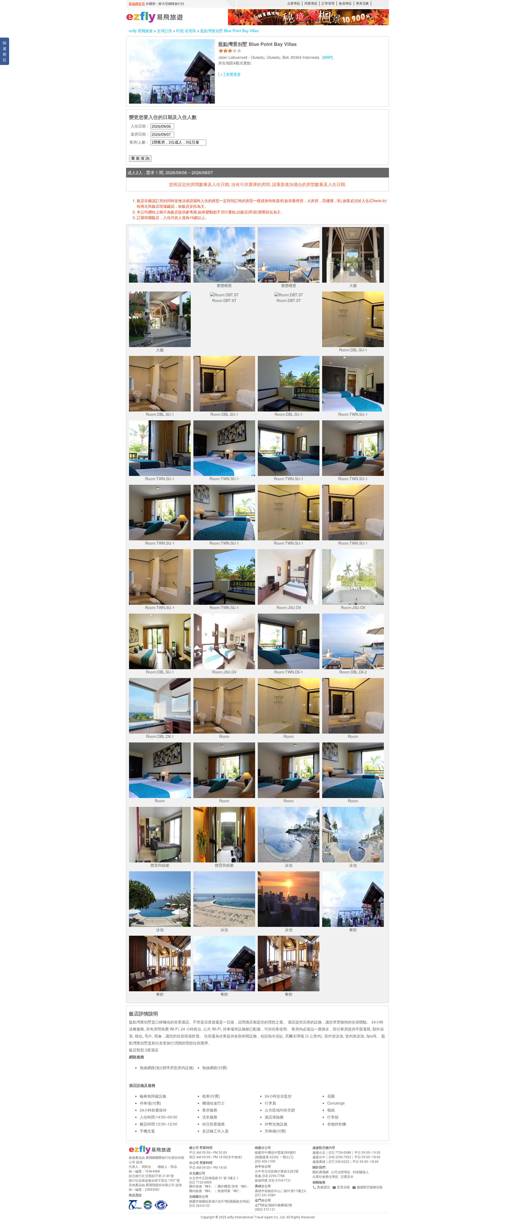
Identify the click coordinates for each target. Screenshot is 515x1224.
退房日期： (140, 134)
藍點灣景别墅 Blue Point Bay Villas (229, 30)
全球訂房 (164, 30)
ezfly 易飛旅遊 (141, 30)
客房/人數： (139, 142)
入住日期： (140, 126)
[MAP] (327, 57)
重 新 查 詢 (140, 158)
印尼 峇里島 (186, 30)
